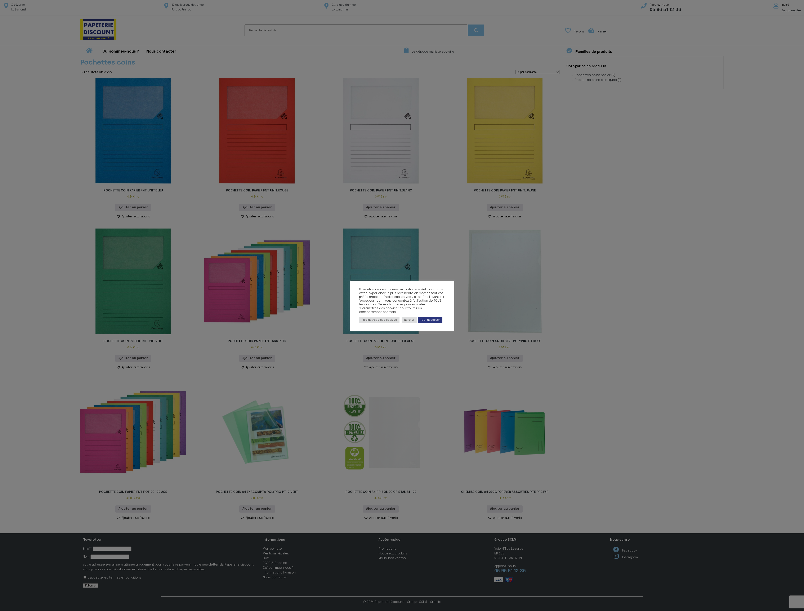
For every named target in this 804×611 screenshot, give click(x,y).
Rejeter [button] (409, 320)
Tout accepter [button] (430, 320)
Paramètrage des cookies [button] (379, 320)
